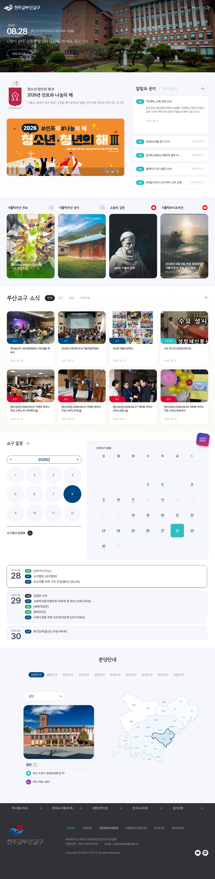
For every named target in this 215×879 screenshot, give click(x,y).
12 (72, 513)
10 (34, 513)
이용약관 (87, 828)
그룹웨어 (70, 828)
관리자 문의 (177, 828)
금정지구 (99, 675)
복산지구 (162, 675)
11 (53, 513)
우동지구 (115, 675)
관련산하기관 (100, 808)
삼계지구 (147, 675)
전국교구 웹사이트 (62, 808)
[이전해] (10, 459)
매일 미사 (17, 53)
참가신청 (178, 808)
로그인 (184, 7)
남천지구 (36, 675)
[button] (107, 171)
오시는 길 (159, 828)
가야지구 (83, 675)
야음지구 (178, 675)
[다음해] (77, 459)
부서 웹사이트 (20, 808)
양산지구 (131, 675)
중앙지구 (52, 675)
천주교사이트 (140, 808)
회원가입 (196, 7)
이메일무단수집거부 (136, 828)
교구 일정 (15, 443)
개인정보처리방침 (108, 828)
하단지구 (68, 675)
